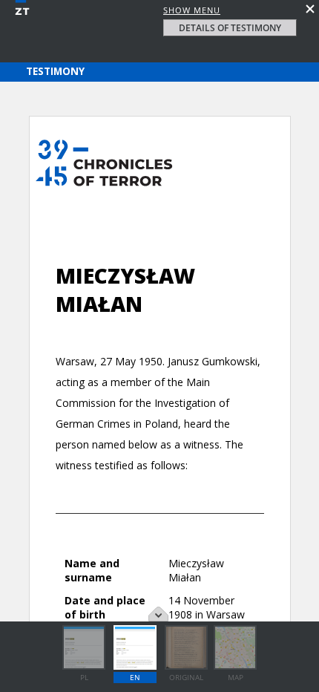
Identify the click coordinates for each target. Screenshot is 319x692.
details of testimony (230, 28)
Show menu (191, 10)
